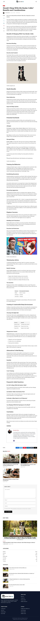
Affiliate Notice (23, 613)
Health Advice (3, 611)
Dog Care (2, 610)
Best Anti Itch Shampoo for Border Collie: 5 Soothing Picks (11, 480)
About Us (22, 596)
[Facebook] (4, 18)
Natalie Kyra (8, 12)
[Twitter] (4, 21)
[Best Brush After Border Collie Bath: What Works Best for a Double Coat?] (5, 575)
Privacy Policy (23, 599)
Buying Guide (5, 556)
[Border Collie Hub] (20, 1)
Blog (4, 5)
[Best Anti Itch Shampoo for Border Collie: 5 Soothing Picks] (11, 473)
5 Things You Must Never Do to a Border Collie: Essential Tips (19, 579)
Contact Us (23, 598)
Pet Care (4, 559)
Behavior (4, 553)
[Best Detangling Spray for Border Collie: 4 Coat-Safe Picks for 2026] (29, 458)
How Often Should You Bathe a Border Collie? (17, 584)
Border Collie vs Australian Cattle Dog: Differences (17, 567)
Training (4, 561)
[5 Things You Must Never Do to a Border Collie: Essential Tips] (5, 581)
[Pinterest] (4, 26)
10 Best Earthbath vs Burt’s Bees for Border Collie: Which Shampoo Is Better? (19, 542)
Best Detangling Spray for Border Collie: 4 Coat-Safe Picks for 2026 (28, 465)
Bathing (4, 551)
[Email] (4, 28)
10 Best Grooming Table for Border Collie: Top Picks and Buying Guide (10, 465)
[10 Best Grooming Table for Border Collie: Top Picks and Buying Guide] (11, 458)
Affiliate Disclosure (24, 601)
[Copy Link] (4, 31)
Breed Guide (3, 613)
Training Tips (3, 608)
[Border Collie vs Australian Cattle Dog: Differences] (5, 569)
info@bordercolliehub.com (25, 608)
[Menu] (4, 2)
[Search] (36, 1)
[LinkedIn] (4, 23)
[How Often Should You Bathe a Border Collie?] (5, 586)
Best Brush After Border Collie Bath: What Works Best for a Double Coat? (21, 573)
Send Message (23, 610)
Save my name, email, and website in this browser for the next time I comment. (18, 508)
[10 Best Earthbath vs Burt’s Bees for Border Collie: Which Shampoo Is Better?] (20, 530)
